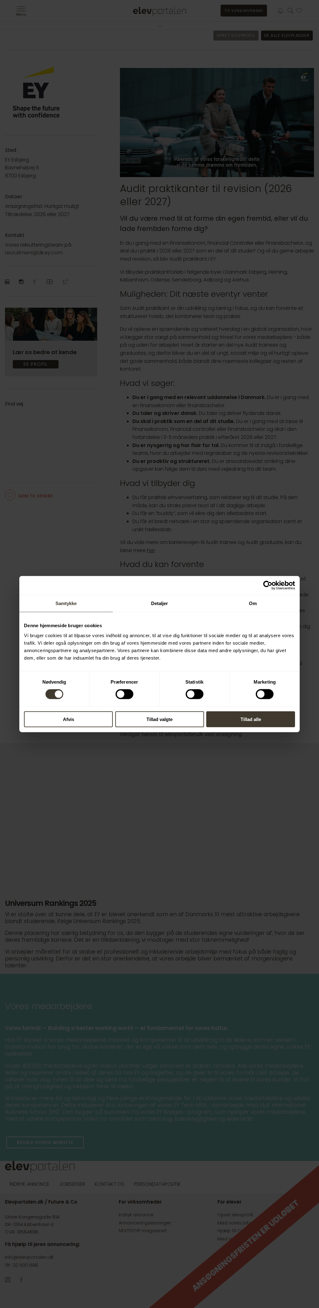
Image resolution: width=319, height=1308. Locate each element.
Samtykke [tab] (66, 603)
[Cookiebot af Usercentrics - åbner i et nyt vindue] (267, 585)
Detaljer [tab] (159, 603)
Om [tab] (253, 603)
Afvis (68, 719)
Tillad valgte (159, 719)
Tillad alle (250, 719)
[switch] (124, 694)
